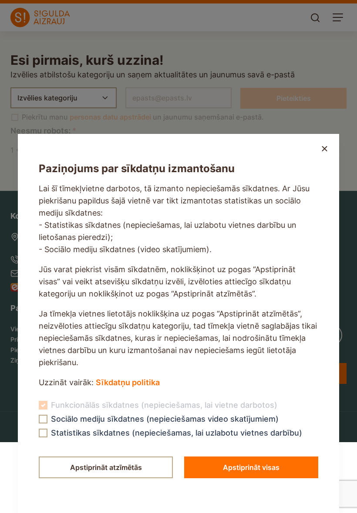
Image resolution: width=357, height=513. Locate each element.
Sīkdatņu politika (128, 382)
